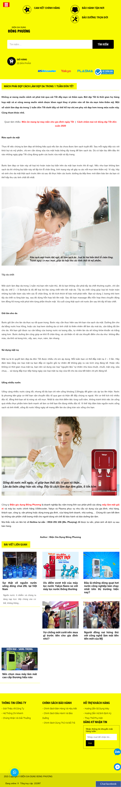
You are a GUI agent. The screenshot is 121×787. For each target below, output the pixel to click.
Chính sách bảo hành (57, 703)
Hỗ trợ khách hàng (96, 703)
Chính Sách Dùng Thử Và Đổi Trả (58, 722)
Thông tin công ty (14, 703)
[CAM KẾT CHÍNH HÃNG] (27, 9)
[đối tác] (47, 70)
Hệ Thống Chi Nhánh (12, 713)
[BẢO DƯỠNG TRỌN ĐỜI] (75, 19)
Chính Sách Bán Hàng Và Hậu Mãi (59, 708)
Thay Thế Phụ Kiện (93, 717)
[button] (6, 4)
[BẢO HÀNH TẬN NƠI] (75, 9)
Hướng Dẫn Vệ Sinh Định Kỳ (97, 713)
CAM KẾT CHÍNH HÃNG (47, 7)
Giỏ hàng (24, 61)
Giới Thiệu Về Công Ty (13, 708)
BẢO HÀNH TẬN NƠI (93, 7)
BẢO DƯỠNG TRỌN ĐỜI (95, 17)
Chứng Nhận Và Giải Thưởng (16, 717)
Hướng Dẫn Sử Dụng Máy (96, 708)
